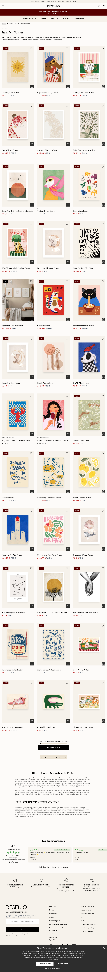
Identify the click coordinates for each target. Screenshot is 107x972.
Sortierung (79, 18)
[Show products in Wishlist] (99, 6)
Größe (65, 18)
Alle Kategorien (28, 18)
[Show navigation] (3, 6)
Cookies (83, 921)
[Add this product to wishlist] (31, 48)
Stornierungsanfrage (88, 928)
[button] (53, 968)
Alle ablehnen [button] (62, 964)
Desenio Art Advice (87, 906)
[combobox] (104, 948)
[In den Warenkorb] (32, 86)
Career (51, 917)
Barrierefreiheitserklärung (58, 924)
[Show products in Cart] (104, 6)
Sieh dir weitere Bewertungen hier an (53, 867)
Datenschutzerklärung (18, 934)
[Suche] (7, 6)
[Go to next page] (65, 757)
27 (61, 757)
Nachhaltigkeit (54, 921)
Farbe (43, 18)
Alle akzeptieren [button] (45, 964)
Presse (51, 910)
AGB (82, 917)
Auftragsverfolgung (87, 913)
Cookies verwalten (87, 931)
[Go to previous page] (42, 757)
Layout (53, 18)
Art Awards (53, 934)
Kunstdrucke (13, 24)
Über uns (52, 906)
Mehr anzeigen (53, 748)
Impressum (53, 913)
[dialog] (53, 958)
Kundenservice (86, 910)
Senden (23, 929)
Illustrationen (25, 24)
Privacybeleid (53, 959)
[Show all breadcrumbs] (4, 24)
